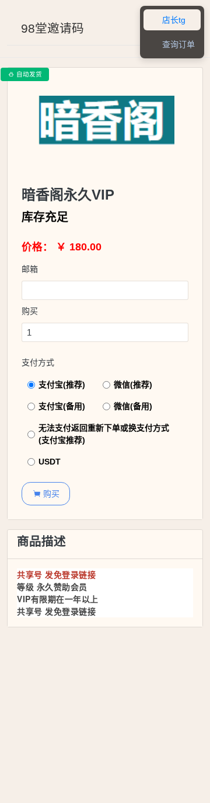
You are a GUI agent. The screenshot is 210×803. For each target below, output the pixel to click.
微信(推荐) (133, 384)
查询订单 (172, 45)
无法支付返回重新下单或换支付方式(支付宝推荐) (103, 434)
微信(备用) (133, 406)
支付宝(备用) (61, 406)
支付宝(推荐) (61, 384)
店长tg (167, 20)
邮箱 (30, 269)
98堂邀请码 (52, 28)
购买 (30, 311)
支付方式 (38, 362)
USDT (49, 461)
